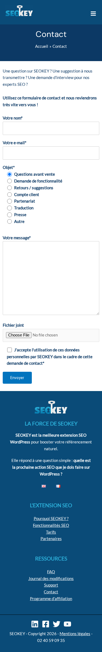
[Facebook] (46, 624)
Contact (51, 592)
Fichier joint (13, 325)
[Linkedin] (35, 624)
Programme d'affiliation (51, 598)
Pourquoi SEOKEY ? (51, 518)
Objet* (9, 167)
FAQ (51, 571)
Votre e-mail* (14, 142)
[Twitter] (56, 624)
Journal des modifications (51, 578)
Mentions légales (75, 633)
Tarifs (51, 532)
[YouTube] (67, 624)
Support (51, 585)
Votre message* (17, 237)
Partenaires (51, 538)
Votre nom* (13, 118)
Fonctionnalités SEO (51, 525)
